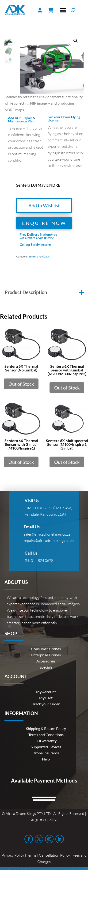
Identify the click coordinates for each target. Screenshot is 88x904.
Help (46, 759)
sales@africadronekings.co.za (47, 534)
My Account (46, 691)
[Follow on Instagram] (49, 839)
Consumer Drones (46, 649)
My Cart (46, 698)
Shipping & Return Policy (46, 728)
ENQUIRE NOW (44, 223)
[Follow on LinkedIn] (59, 839)
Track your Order (46, 704)
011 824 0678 (42, 560)
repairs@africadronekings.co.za (49, 540)
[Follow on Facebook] (28, 839)
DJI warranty (46, 740)
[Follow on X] (39, 839)
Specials (45, 667)
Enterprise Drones (46, 655)
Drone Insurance (45, 753)
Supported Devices (46, 747)
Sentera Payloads (39, 256)
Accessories (45, 661)
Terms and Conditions (46, 734)
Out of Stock (21, 384)
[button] (75, 41)
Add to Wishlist (44, 205)
